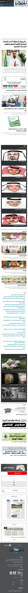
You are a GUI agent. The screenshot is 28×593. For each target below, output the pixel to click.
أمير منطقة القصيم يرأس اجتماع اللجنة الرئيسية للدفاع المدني (13, 334)
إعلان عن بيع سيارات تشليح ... (20, 414)
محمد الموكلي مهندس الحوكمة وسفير (19, 225)
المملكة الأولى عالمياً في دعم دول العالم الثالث (18, 537)
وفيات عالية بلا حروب (22, 161)
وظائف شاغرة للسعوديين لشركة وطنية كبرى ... (17, 428)
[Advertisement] (14, 22)
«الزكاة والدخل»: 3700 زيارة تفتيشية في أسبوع (16, 313)
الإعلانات (13, 582)
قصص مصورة (23, 356)
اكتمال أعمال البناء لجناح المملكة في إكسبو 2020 (15, 311)
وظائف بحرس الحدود (21, 332)
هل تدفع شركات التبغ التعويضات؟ (20, 177)
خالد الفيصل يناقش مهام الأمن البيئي (18, 294)
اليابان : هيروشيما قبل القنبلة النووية (19, 399)
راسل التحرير (15, 490)
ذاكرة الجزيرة (14, 524)
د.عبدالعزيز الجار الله (22, 147)
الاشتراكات (22, 584)
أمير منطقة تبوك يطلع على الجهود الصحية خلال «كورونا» (14, 296)
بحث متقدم (6, 545)
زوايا (25, 145)
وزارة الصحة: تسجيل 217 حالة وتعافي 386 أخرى (16, 90)
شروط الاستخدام (21, 587)
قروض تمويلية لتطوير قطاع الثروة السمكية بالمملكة (15, 304)
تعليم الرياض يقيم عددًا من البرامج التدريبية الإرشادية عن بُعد (14, 325)
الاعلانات (24, 404)
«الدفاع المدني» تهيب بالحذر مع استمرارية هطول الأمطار (14, 309)
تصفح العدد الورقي (14, 496)
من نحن (21, 557)
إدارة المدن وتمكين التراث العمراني (20, 209)
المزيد (25, 292)
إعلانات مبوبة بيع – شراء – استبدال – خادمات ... (17, 455)
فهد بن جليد (24, 163)
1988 (6, 527)
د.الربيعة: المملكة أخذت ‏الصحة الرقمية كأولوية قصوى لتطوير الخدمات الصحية (14, 44)
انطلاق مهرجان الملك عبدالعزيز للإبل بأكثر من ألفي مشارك (14, 240)
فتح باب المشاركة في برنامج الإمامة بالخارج (17, 323)
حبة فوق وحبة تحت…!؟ (22, 193)
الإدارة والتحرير (21, 582)
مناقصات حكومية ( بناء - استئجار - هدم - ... (18, 441)
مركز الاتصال (13, 584)
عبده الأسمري (23, 211)
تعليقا (14, 482)
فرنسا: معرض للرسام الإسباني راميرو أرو (18, 384)
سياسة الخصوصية (20, 588)
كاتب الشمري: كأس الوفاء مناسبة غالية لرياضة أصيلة (15, 349)
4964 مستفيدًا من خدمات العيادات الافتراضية (16, 344)
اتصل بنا (21, 580)
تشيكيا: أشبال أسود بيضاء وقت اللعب (18, 370)
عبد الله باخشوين (23, 179)
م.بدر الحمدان (24, 195)
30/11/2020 (3, 1)
